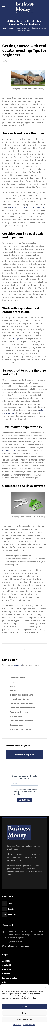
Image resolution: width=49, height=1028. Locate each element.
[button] (45, 987)
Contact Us (7, 965)
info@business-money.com (17, 946)
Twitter (11, 903)
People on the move (19, 712)
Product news (16, 716)
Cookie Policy (17, 1025)
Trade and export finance (21, 729)
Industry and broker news (21, 695)
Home (5, 28)
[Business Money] (24, 7)
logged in (18, 665)
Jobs (12, 682)
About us (6, 961)
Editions (6, 974)
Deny (24, 1013)
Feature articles (9, 978)
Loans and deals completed (22, 708)
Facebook (12, 909)
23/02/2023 (7, 61)
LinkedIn (12, 914)
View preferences (24, 1019)
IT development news (19, 699)
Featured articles (17, 678)
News (11, 28)
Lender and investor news (21, 703)
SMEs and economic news (21, 721)
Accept (24, 1006)
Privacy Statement (29, 1025)
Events (13, 690)
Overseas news (16, 725)
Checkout (6, 969)
